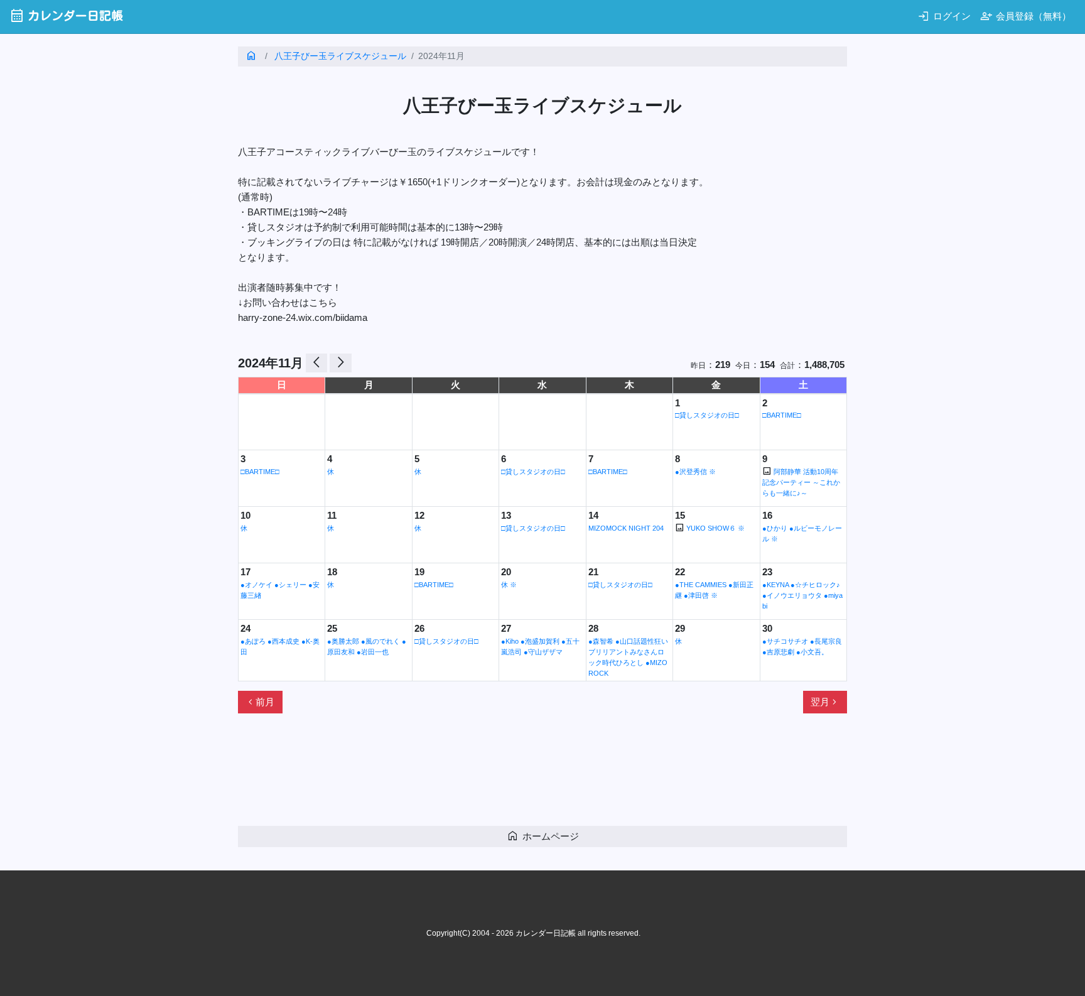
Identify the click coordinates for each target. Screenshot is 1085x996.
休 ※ (509, 584)
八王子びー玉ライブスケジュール (340, 56)
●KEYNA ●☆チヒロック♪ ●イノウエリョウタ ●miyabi (802, 595)
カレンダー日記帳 (66, 15)
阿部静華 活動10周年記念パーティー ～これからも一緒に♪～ (801, 482)
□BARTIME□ (781, 415)
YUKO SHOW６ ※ (715, 528)
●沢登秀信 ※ (695, 471)
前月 (260, 702)
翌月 (825, 702)
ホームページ (543, 835)
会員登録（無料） (1025, 16)
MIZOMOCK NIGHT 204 (626, 528)
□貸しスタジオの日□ (707, 415)
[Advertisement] (466, 775)
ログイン (944, 16)
